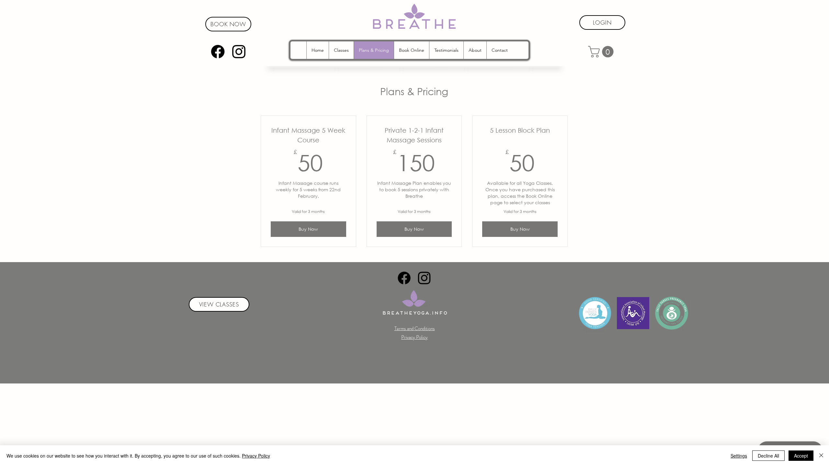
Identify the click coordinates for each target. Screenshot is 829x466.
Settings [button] (739, 455)
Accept (801, 455)
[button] (602, 51)
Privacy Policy (256, 455)
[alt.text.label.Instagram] (239, 52)
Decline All (768, 455)
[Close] (821, 455)
